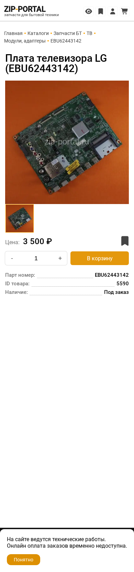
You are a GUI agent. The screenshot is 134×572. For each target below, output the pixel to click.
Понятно (23, 559)
